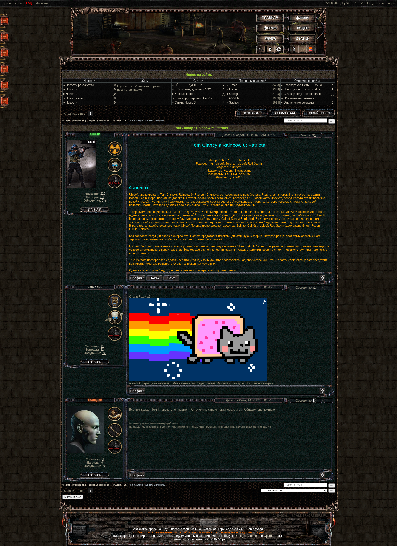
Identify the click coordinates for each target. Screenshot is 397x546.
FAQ (29, 3)
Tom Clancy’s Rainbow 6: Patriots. (147, 121)
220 (102, 193)
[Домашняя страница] (171, 278)
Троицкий (95, 400)
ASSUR (95, 134)
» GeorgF (233, 94)
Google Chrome (246, 536)
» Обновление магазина (297, 98)
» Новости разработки (78, 85)
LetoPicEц (95, 287)
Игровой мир (79, 121)
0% (104, 200)
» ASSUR (233, 98)
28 (102, 346)
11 (102, 349)
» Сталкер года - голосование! (302, 94)
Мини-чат (41, 3)
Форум (66, 121)
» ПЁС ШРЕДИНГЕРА (187, 85)
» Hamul (232, 89)
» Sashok (233, 102)
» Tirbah (232, 85)
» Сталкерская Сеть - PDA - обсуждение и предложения (320, 85)
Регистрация (386, 3)
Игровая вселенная (99, 121)
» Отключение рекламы (297, 102)
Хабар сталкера (94, 208)
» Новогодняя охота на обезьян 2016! (307, 89)
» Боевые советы (184, 94)
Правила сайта (12, 3)
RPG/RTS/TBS (119, 121)
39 (102, 197)
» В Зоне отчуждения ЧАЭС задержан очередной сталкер (212, 89)
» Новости (70, 89)
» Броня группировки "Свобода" (194, 98)
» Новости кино (73, 98)
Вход (370, 3)
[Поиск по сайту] (261, 49)
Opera (268, 536)
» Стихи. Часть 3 (184, 102)
